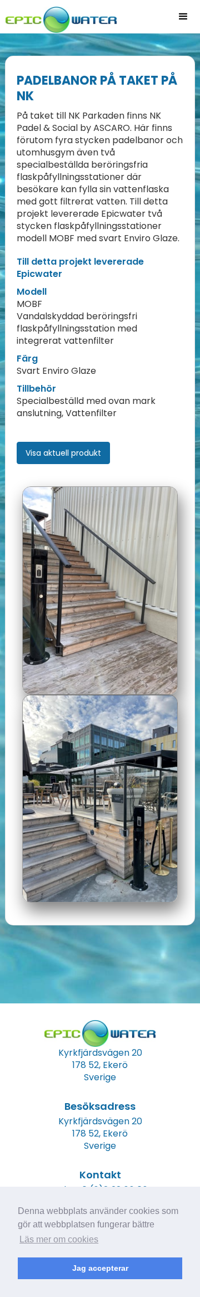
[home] (58, 16)
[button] (183, 16)
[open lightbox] (100, 590)
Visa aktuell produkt (63, 453)
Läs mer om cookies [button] (58, 1239)
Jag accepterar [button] (100, 1268)
